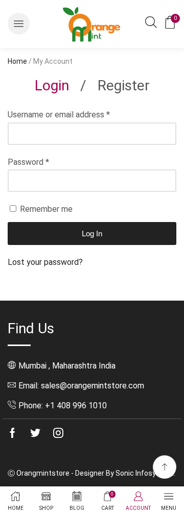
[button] (19, 24)
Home (17, 61)
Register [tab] (124, 85)
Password (28, 162)
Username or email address (59, 114)
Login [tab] (52, 85)
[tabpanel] (92, 189)
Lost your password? (45, 262)
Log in (92, 233)
